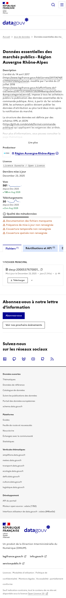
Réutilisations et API (40, 248)
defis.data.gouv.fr (11, 476)
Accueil (6, 36)
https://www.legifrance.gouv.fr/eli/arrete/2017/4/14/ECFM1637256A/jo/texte (33, 79)
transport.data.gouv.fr (13, 465)
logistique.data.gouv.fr (14, 487)
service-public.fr (12, 563)
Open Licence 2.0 (36, 593)
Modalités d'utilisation (23, 572)
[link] (18, 280)
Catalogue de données (14, 390)
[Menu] (62, 4)
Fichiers (12, 248)
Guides (6, 419)
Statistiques (8, 441)
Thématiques (9, 379)
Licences (7, 572)
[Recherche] (53, 4)
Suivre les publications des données (20, 395)
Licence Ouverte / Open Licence (24, 165)
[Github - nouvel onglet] (42, 359)
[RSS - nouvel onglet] (52, 359)
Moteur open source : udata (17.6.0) (20, 506)
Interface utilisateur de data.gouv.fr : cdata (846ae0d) (29, 511)
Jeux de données (22, 36)
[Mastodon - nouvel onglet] (14, 359)
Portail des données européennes (19, 401)
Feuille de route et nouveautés (17, 425)
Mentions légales (27, 578)
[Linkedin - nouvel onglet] (4, 359)
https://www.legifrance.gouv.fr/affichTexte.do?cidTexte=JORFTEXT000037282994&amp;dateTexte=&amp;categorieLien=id (32, 91)
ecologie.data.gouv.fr (13, 471)
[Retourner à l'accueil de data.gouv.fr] (15, 22)
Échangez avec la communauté (18, 436)
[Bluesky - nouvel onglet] (23, 359)
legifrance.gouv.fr (13, 556)
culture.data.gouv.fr (12, 481)
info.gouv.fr (36, 556)
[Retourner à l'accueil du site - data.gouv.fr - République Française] (37, 530)
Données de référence (14, 384)
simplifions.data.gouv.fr (14, 455)
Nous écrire (8, 430)
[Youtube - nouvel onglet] (33, 359)
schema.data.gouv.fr (13, 406)
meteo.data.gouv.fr (12, 460)
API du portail (9, 500)
